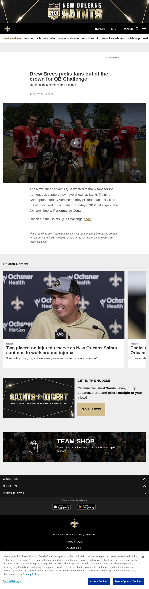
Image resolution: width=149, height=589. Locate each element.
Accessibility (74, 547)
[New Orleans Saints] (74, 523)
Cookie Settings (12, 581)
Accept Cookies (99, 581)
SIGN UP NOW (91, 409)
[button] (74, 143)
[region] (74, 570)
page (87, 219)
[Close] (143, 557)
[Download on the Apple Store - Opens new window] (61, 507)
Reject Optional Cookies (128, 581)
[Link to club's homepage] (7, 27)
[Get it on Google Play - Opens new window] (86, 508)
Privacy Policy (74, 541)
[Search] (137, 28)
